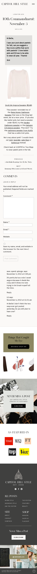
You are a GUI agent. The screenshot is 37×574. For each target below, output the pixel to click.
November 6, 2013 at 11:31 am (19, 300)
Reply (9, 292)
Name (6, 222)
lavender (17, 140)
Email (6, 229)
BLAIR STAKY (15, 571)
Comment (8, 196)
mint (11, 140)
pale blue (25, 140)
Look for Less (18, 14)
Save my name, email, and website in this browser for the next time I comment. (18, 249)
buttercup (15, 142)
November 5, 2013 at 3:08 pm (19, 274)
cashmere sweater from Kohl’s (20, 130)
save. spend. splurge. (15, 271)
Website (6, 236)
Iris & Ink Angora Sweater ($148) (18, 105)
